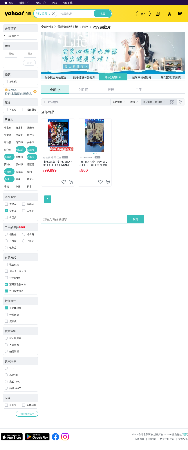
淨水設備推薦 (113, 77)
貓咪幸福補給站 (141, 77)
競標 (111, 89)
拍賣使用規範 (167, 439)
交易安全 (183, 439)
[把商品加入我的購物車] (71, 182)
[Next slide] (109, 135)
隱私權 (152, 439)
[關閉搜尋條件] (53, 13)
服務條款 (139, 439)
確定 (29, 62)
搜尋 (135, 219)
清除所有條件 (27, 413)
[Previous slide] (80, 135)
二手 (138, 89)
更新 (184, 434)
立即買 (83, 89)
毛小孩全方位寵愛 (55, 77)
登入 (143, 13)
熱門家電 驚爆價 (171, 77)
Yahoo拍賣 (17, 13)
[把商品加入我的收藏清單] (64, 182)
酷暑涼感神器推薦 (84, 77)
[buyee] (20, 91)
